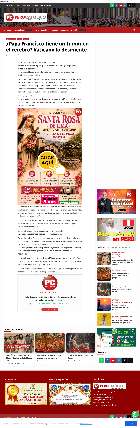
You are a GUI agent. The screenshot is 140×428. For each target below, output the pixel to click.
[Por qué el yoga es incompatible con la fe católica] (104, 304)
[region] (70, 423)
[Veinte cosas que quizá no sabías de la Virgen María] (104, 319)
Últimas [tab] (103, 247)
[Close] (137, 420)
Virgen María (122, 318)
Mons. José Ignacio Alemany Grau (16, 363)
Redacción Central (13, 55)
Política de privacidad (29, 417)
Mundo (44, 30)
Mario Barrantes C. (43, 361)
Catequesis (53, 30)
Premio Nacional (45, 5)
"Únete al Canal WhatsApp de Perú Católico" (51, 303)
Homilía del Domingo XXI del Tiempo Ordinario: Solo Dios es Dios (19, 358)
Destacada (115, 316)
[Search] (134, 30)
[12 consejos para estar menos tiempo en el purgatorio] (49, 342)
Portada (7, 30)
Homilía (78, 30)
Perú (37, 30)
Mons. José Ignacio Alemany (15, 347)
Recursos (65, 30)
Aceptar (131, 424)
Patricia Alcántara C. (74, 361)
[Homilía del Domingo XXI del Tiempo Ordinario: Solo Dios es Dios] (104, 258)
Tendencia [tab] (125, 247)
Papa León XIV (23, 30)
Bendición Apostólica (30, 5)
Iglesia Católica (11, 39)
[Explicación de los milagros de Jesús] (80, 342)
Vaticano (26, 39)
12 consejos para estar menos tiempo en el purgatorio (49, 356)
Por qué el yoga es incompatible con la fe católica (120, 307)
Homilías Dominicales (13, 345)
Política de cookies (86, 424)
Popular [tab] (113, 247)
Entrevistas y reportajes (119, 300)
